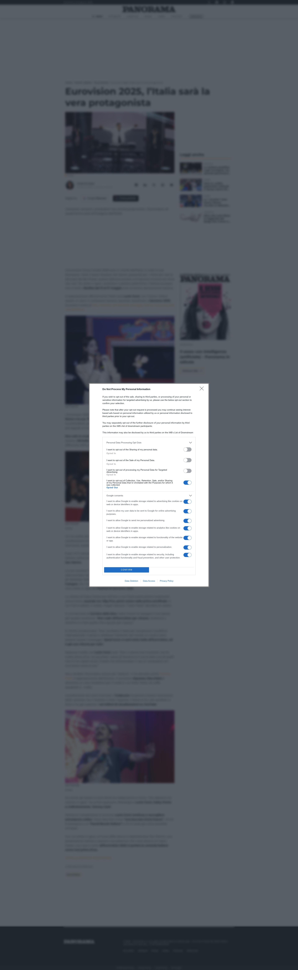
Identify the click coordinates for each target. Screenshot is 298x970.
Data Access (149, 581)
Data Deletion (131, 581)
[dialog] (149, 485)
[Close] (203, 389)
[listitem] (149, 442)
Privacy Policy (166, 581)
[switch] (187, 449)
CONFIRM (126, 570)
